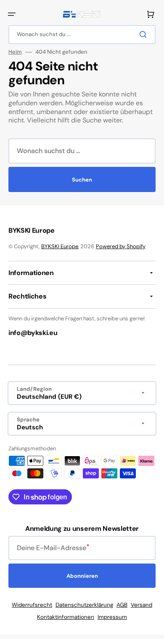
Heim (15, 52)
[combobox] (82, 34)
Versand (141, 604)
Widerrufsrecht (32, 604)
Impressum (112, 617)
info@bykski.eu (33, 332)
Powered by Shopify (120, 246)
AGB (121, 604)
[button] (12, 14)
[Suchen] (145, 34)
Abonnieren (82, 575)
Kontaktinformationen (65, 617)
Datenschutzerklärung (84, 604)
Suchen (82, 179)
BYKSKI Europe (59, 246)
